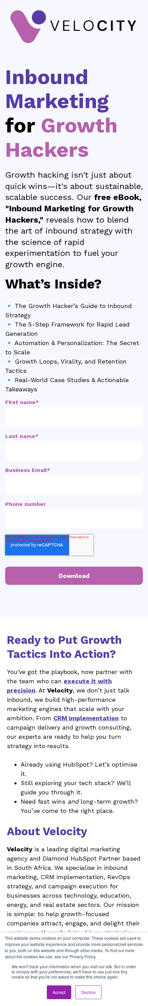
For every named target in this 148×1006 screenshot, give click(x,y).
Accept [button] (59, 992)
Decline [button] (88, 992)
